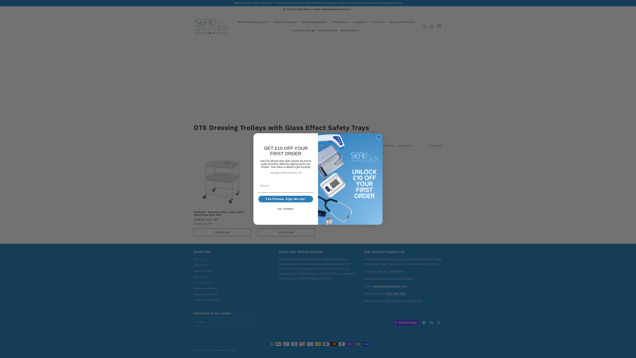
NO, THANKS (286, 209)
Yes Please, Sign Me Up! (286, 199)
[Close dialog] (379, 137)
